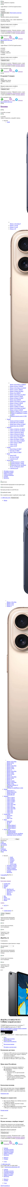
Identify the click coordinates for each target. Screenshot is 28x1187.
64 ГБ (5, 905)
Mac (5, 896)
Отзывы (6, 476)
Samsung (9, 427)
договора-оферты (20, 33)
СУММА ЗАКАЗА (6, 52)
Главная (3, 875)
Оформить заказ (5, 12)
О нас (5, 1161)
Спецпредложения (9, 475)
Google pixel (7, 814)
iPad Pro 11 (10, 892)
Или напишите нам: (6, 35)
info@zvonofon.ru (5, 1185)
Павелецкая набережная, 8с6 (12, 1167)
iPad (6, 875)
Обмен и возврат (8, 473)
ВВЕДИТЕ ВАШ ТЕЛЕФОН (8, 1129)
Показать (8, 913)
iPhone (5, 500)
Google (8, 447)
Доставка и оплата (9, 471)
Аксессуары (10, 460)
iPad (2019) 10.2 (11, 890)
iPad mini (9, 894)
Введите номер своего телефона (9, 24)
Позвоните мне (14, 497)
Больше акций (4, 1110)
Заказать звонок (5, 27)
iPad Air (9, 893)
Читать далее (14, 1028)
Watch (8, 453)
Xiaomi (8, 419)
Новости (6, 1157)
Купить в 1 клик (5, 1029)
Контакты (6, 478)
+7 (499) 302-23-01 (5, 497)
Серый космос (7, 910)
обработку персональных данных (16, 31)
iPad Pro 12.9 (10, 889)
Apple (8, 122)
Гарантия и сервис (9, 472)
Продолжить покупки (16, 12)
